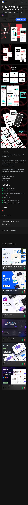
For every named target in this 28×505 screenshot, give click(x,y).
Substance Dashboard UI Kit (8, 386)
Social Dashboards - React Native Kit (10, 290)
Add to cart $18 (21, 19)
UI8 (5, 292)
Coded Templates (14, 268)
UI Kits (12, 316)
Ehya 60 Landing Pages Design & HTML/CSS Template (12, 266)
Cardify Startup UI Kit (7, 314)
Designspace (7, 268)
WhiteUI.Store (7, 316)
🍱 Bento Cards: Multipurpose (9, 338)
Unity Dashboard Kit (7, 362)
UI (4, 15)
